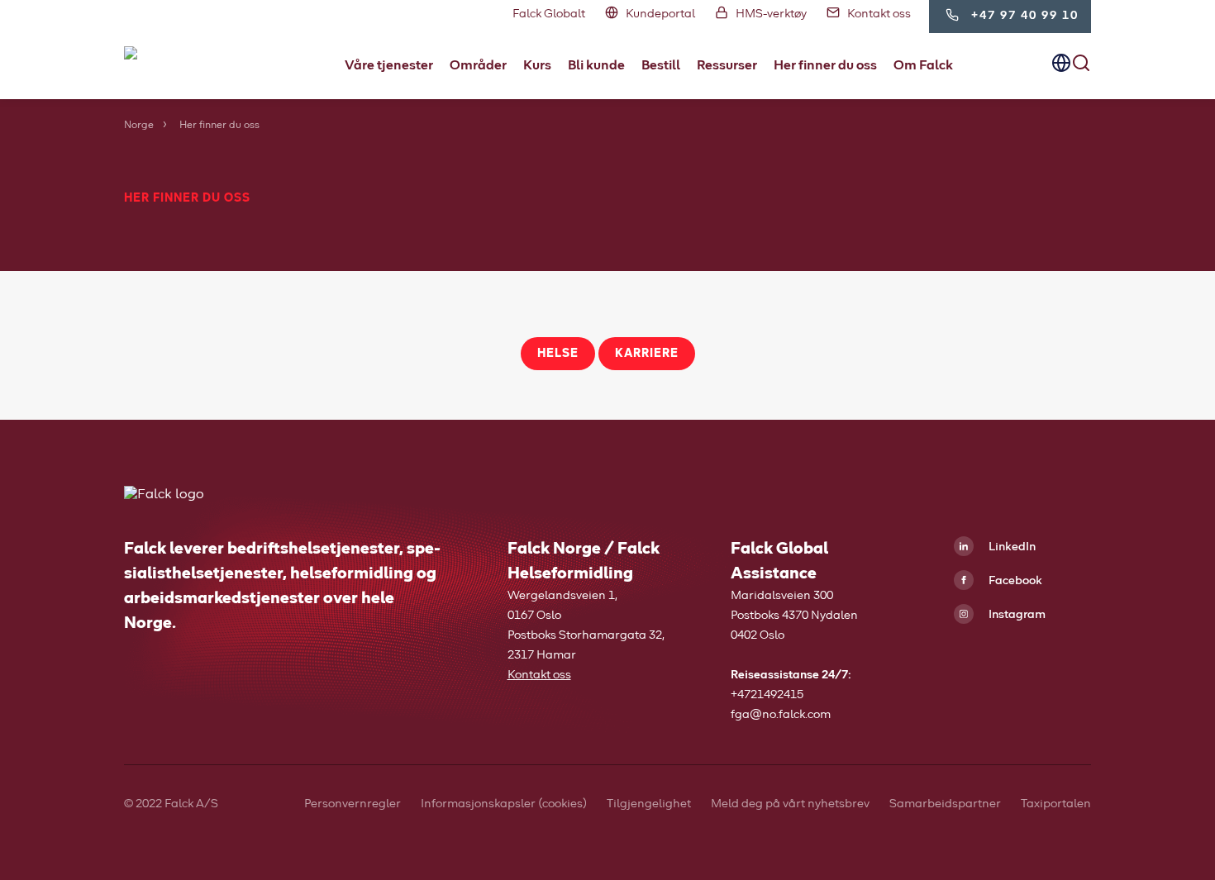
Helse (558, 353)
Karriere (647, 353)
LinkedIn (1011, 547)
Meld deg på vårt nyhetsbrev (790, 804)
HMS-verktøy (771, 14)
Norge (139, 126)
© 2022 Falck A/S (171, 804)
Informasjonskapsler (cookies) (504, 804)
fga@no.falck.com (781, 715)
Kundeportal (660, 14)
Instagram (1016, 615)
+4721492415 (767, 695)
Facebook (1014, 581)
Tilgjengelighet (649, 804)
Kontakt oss (879, 14)
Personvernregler (352, 804)
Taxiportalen (1056, 804)
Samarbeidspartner (945, 804)
